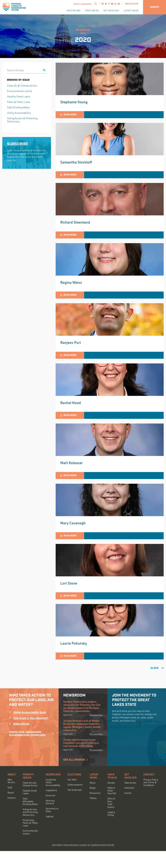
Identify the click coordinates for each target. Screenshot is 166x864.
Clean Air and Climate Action (30, 784)
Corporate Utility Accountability (53, 782)
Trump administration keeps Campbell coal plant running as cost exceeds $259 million (81, 742)
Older (154, 668)
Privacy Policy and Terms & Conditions (150, 782)
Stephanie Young (74, 102)
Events (127, 793)
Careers (12, 797)
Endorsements (75, 784)
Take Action (130, 782)
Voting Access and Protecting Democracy (30, 812)
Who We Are (73, 10)
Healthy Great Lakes (18, 96)
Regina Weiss (71, 282)
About (12, 774)
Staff (10, 787)
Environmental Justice (19, 91)
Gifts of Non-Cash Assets (111, 802)
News (92, 782)
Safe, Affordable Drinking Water (30, 801)
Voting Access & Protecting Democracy (22, 120)
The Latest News (96, 715)
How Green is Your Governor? (30, 718)
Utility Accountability (19, 112)
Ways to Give (131, 3)
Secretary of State (52, 810)
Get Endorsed (75, 789)
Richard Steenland (75, 222)
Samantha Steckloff (76, 162)
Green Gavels (21, 723)
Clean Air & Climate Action (22, 85)
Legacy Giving (111, 813)
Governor (51, 795)
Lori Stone (68, 583)
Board (11, 792)
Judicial (49, 816)
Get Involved (111, 10)
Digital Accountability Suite (29, 712)
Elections (74, 774)
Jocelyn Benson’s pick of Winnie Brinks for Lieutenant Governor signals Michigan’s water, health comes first (81, 725)
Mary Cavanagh (73, 523)
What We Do (92, 10)
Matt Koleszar (71, 462)
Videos (93, 798)
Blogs (92, 787)
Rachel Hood (70, 402)
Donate (154, 7)
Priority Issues (28, 776)
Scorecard (53, 774)
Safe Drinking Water (18, 107)
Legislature (51, 790)
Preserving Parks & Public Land (30, 823)
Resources (95, 793)
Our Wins (72, 779)
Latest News (130, 10)
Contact (149, 774)
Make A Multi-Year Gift (112, 790)
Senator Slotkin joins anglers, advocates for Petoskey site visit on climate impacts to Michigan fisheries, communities (82, 706)
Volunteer (129, 787)
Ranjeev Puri (70, 342)
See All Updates (74, 759)
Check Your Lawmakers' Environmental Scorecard (27, 734)
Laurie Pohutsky (73, 643)
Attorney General (50, 802)
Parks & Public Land (18, 102)
